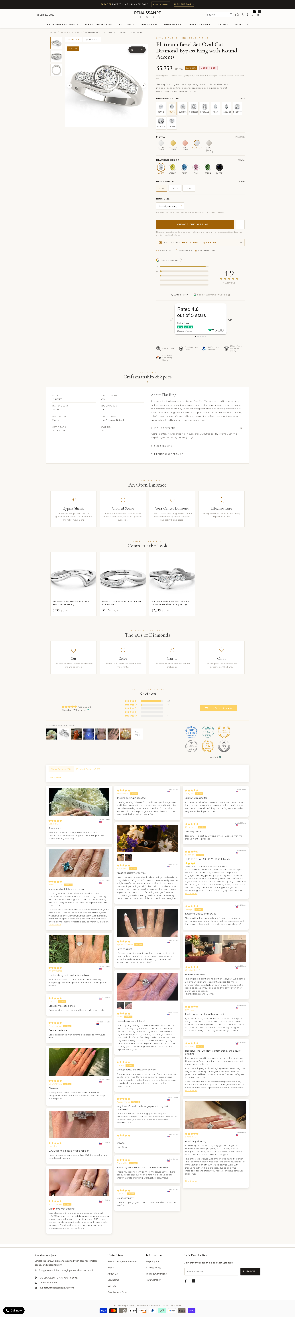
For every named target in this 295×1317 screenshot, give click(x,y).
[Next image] (143, 85)
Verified (214, 757)
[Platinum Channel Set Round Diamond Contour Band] (123, 575)
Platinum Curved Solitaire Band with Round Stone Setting (71, 603)
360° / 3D (93, 39)
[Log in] (242, 14)
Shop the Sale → (184, 4)
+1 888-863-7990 (45, 14)
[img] (76, 707)
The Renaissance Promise (167, 454)
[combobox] (217, 14)
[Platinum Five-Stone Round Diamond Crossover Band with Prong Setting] (172, 575)
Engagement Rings (71, 32)
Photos (75, 39)
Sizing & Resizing (161, 446)
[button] (131, 701)
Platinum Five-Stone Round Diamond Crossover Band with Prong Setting (170, 603)
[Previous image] (69, 85)
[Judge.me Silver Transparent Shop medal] (191, 746)
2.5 (188, 188)
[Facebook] (185, 1281)
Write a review (181, 294)
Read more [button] (55, 924)
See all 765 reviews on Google (212, 294)
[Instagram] (193, 1281)
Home (53, 32)
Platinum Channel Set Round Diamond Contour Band (121, 603)
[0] (253, 14)
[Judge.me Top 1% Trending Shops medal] (208, 746)
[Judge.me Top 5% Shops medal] (224, 746)
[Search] (220, 14)
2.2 (174, 188)
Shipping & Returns (163, 428)
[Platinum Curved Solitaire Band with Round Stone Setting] (73, 575)
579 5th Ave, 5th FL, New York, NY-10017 (59, 1278)
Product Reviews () (88, 769)
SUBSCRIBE (251, 1271)
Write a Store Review (218, 708)
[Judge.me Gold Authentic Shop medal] (224, 731)
